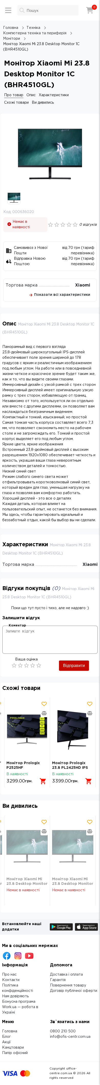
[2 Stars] (20, 665)
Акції (6, 1042)
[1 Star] (14, 665)
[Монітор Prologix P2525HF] (27, 729)
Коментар (17, 625)
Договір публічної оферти (73, 990)
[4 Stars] (32, 665)
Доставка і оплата (66, 974)
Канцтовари (13, 1047)
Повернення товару (68, 985)
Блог (6, 1036)
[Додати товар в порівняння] (44, 713)
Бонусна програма (18, 1001)
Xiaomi (82, 285)
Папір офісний (15, 1053)
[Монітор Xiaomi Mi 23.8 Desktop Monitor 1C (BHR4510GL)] (27, 846)
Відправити (74, 665)
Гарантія (58, 980)
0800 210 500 (63, 1031)
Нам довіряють (15, 996)
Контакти (10, 980)
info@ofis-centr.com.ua (70, 1036)
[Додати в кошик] (43, 781)
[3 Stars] (26, 665)
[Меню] (8, 10)
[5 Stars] (39, 665)
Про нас (9, 974)
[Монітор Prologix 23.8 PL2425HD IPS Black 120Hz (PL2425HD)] (72, 729)
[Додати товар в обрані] (44, 704)
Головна (9, 1031)
